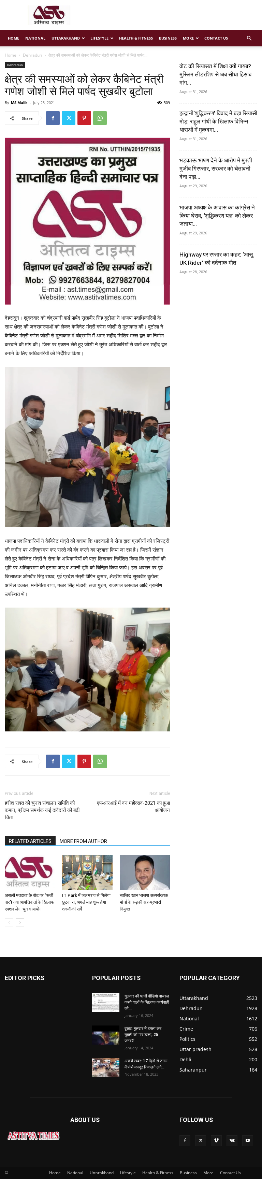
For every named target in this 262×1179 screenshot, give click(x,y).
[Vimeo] (216, 1140)
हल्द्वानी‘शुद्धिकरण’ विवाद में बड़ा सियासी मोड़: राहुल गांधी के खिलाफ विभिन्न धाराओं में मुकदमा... (218, 121)
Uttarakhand (66, 38)
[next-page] (20, 922)
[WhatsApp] (100, 118)
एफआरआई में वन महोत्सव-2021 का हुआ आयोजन (133, 806)
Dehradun (32, 55)
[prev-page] (9, 922)
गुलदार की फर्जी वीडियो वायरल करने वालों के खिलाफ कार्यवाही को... (147, 1002)
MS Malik (19, 102)
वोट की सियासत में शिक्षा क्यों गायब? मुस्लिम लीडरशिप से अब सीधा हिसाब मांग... (215, 74)
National (35, 38)
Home (13, 38)
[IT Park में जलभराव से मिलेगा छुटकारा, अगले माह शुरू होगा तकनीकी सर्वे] (87, 872)
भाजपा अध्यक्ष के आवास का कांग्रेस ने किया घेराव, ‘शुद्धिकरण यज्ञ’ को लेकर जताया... (217, 215)
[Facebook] (53, 118)
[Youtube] (247, 1140)
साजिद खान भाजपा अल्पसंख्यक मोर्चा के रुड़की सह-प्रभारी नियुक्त (144, 902)
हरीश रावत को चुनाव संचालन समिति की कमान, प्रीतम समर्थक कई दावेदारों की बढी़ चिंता (42, 810)
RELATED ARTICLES (30, 841)
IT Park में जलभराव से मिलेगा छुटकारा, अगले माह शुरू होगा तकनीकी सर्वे (86, 902)
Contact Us (216, 38)
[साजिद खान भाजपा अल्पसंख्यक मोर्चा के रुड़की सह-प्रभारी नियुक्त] (145, 872)
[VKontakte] (232, 1140)
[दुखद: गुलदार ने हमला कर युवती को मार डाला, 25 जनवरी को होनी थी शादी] (105, 1035)
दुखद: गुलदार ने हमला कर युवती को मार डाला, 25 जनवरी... (143, 1034)
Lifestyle (99, 38)
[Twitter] (68, 118)
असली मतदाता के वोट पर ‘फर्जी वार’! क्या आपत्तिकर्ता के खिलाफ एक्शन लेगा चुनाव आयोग (29, 902)
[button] (249, 38)
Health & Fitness (136, 38)
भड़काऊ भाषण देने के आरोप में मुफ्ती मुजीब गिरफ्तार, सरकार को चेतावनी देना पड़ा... (215, 168)
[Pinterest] (84, 118)
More (188, 38)
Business (168, 38)
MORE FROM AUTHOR (83, 841)
